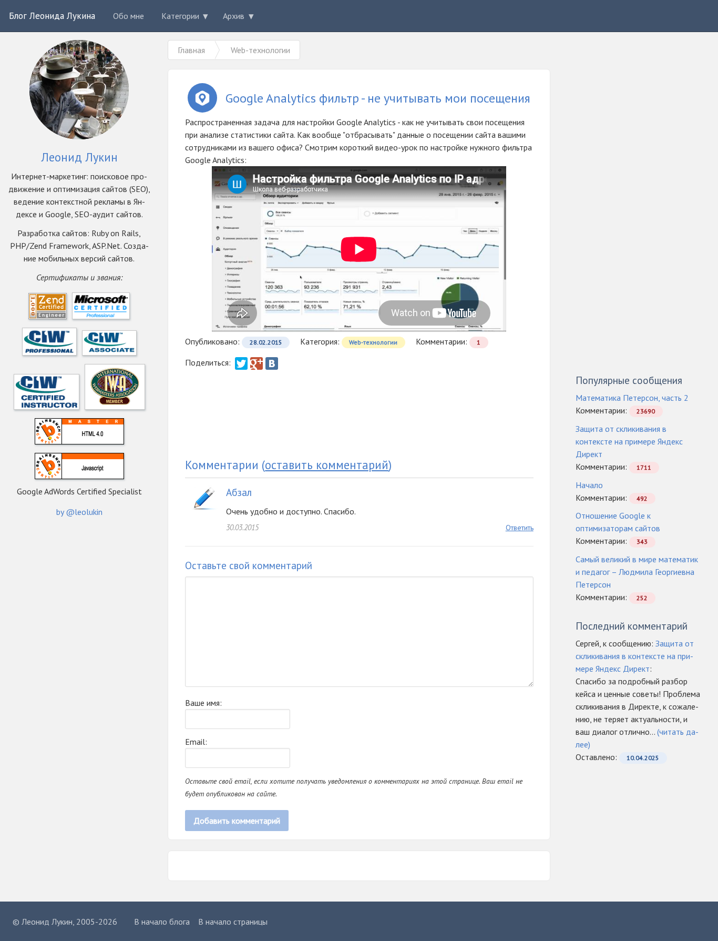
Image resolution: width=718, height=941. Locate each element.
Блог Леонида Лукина (52, 16)
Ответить (520, 527)
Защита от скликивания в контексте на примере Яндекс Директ (629, 441)
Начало (589, 485)
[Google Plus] (256, 363)
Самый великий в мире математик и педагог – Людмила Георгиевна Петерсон (637, 572)
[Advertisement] (359, 413)
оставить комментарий (326, 464)
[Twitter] (241, 363)
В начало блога (162, 921)
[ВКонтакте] (271, 363)
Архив (233, 16)
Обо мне (128, 16)
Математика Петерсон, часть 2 (632, 397)
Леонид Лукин (47, 921)
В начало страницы (233, 921)
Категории (180, 16)
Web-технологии (373, 342)
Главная (191, 50)
